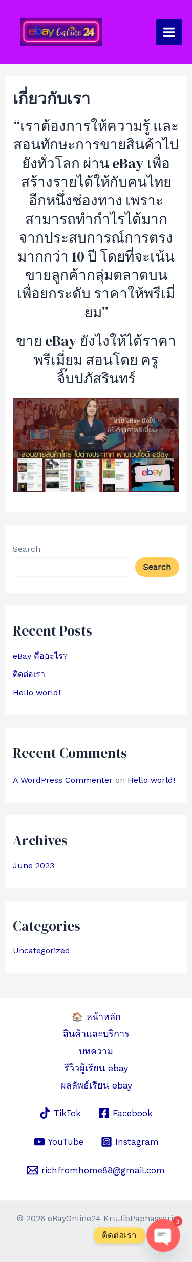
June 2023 (33, 866)
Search (26, 549)
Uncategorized (41, 950)
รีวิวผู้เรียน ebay (96, 1067)
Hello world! (36, 693)
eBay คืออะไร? (40, 656)
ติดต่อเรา (29, 674)
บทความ (96, 1051)
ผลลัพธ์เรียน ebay (96, 1085)
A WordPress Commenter (63, 780)
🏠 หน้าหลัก (96, 1016)
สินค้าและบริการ (96, 1033)
